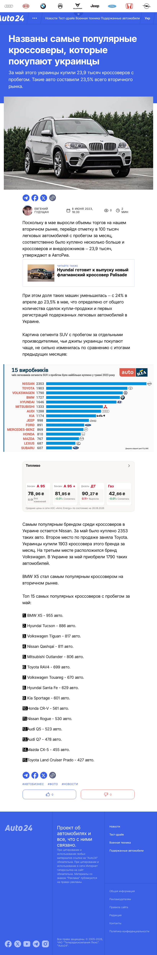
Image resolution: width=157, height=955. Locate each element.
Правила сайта (119, 907)
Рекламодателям (120, 899)
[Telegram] (36, 943)
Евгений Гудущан (41, 210)
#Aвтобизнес (33, 784)
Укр (147, 18)
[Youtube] (26, 943)
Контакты (115, 923)
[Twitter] (17, 943)
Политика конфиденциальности (129, 931)
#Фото (53, 784)
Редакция (116, 915)
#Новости (70, 784)
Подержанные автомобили (120, 18)
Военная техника (88, 18)
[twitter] (43, 197)
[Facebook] (8, 943)
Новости (51, 18)
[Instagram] (45, 943)
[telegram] (26, 197)
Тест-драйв (66, 18)
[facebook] (34, 197)
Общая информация (122, 891)
